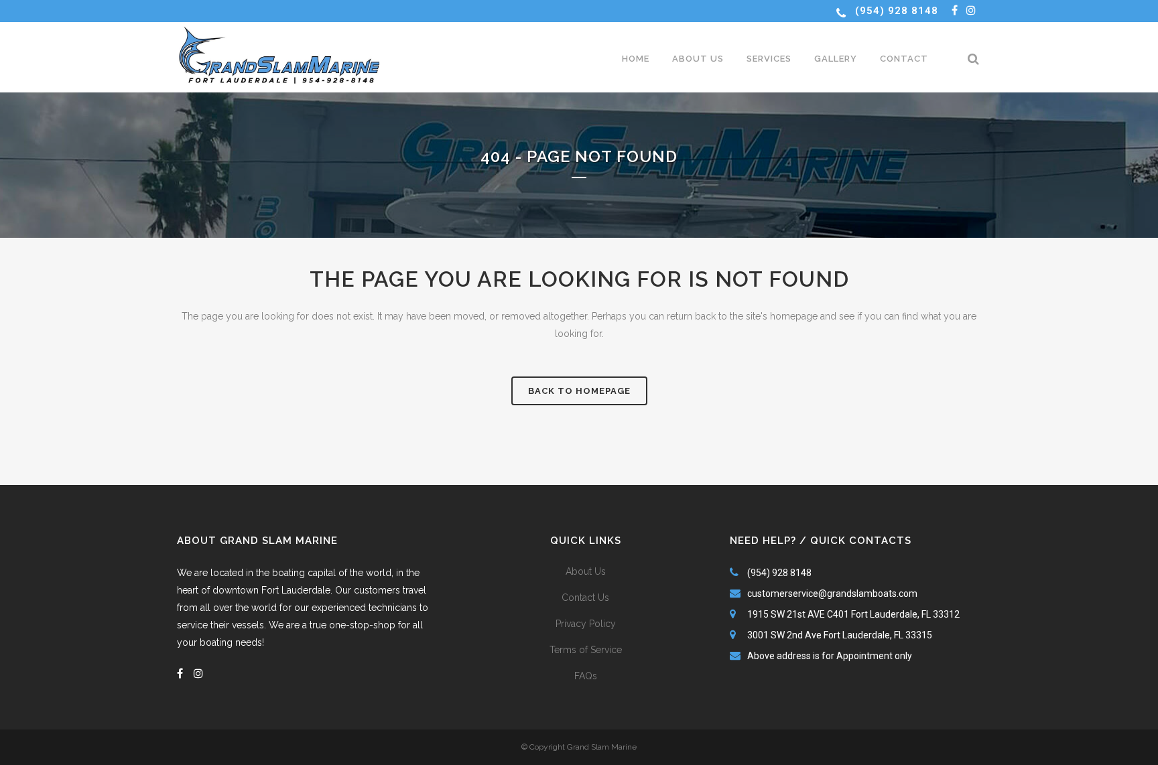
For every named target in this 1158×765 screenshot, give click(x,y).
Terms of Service (586, 649)
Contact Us (585, 597)
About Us (586, 571)
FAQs (585, 676)
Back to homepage (579, 391)
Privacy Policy (586, 623)
